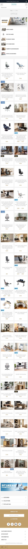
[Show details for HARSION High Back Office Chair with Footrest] (20, 65)
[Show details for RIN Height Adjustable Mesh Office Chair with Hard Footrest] (7, 107)
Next (18, 481)
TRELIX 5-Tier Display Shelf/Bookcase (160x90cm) (7, 336)
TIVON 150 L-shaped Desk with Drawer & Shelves (21, 313)
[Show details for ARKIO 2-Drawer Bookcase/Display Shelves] (7, 463)
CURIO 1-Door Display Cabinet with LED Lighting (21, 432)
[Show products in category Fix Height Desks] (3, 39)
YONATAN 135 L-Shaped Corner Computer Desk (7, 355)
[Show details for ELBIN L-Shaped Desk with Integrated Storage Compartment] (20, 217)
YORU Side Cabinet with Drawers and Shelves (20, 116)
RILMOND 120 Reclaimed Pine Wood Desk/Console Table (21, 394)
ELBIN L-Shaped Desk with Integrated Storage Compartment (21, 226)
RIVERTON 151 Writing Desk (20, 413)
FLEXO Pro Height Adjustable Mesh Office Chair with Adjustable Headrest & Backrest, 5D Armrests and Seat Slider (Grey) (20, 138)
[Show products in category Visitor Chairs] (3, 34)
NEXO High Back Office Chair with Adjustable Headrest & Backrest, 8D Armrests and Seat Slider (7, 160)
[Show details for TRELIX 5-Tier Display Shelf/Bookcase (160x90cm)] (7, 327)
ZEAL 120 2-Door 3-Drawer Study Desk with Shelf (21, 355)
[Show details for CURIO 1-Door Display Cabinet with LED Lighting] (20, 423)
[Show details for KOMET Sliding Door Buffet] (7, 442)
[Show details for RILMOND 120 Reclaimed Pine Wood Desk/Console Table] (20, 385)
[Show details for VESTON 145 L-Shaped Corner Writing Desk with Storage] (20, 327)
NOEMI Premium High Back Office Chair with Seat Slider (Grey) (20, 96)
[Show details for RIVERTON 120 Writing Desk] (7, 405)
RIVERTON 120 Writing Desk (7, 413)
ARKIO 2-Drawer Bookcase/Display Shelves (7, 472)
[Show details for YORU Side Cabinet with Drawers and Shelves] (20, 107)
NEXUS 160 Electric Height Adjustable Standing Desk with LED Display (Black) (21, 292)
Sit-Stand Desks (10, 44)
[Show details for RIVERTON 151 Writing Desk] (20, 405)
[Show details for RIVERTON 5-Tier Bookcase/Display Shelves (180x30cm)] (20, 442)
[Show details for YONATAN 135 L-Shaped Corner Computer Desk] (7, 347)
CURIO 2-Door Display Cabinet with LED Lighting (21, 246)
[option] (14, 487)
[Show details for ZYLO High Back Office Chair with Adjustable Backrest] (7, 366)
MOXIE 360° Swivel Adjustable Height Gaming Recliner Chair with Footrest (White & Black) (7, 96)
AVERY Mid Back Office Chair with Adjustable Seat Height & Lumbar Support (21, 181)
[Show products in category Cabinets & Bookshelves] (3, 49)
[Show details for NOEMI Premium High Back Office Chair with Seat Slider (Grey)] (20, 87)
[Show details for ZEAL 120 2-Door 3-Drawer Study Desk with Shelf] (20, 347)
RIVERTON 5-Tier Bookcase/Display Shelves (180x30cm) (21, 452)
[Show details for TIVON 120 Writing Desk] (7, 423)
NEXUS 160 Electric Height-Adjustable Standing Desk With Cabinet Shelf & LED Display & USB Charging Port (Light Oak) (7, 315)
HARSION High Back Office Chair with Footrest (21, 74)
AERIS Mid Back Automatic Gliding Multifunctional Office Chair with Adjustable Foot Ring (7, 247)
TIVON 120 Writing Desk (7, 431)
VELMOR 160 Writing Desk (21, 374)
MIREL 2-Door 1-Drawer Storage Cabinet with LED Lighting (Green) (21, 472)
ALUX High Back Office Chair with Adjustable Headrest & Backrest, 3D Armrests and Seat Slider (7, 182)
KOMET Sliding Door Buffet (7, 450)
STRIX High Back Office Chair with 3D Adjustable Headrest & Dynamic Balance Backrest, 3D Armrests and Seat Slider (21, 160)
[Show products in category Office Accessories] (3, 54)
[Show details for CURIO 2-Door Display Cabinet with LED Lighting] (20, 237)
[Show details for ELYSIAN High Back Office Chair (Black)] (7, 259)
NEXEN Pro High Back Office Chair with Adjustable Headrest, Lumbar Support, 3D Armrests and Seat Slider (21, 203)
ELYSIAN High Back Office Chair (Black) (7, 268)
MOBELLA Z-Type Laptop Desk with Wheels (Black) (7, 394)
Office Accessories (11, 53)
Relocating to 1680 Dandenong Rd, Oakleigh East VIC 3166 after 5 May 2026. (12, 1)
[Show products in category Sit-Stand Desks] (3, 44)
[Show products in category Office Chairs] (3, 29)
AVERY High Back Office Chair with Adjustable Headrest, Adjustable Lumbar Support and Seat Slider (7, 75)
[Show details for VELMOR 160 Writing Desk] (20, 366)
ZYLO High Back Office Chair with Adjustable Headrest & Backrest (7, 226)
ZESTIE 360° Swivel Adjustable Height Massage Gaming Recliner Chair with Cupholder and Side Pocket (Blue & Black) (7, 137)
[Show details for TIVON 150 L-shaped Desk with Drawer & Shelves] (20, 304)
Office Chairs (9, 29)
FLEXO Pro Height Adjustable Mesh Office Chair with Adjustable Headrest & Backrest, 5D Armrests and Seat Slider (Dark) (20, 270)
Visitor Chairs (10, 34)
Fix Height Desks (10, 39)
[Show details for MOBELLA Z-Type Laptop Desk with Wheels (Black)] (7, 385)
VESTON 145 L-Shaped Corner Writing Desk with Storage (21, 336)
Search (26, 7)
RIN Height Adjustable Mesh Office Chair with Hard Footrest (7, 116)
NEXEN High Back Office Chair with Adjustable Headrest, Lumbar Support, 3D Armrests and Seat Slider (7, 292)
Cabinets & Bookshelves (12, 48)
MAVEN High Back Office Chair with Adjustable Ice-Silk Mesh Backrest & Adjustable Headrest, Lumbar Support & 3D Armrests (7, 204)
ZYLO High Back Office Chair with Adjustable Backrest (7, 375)
